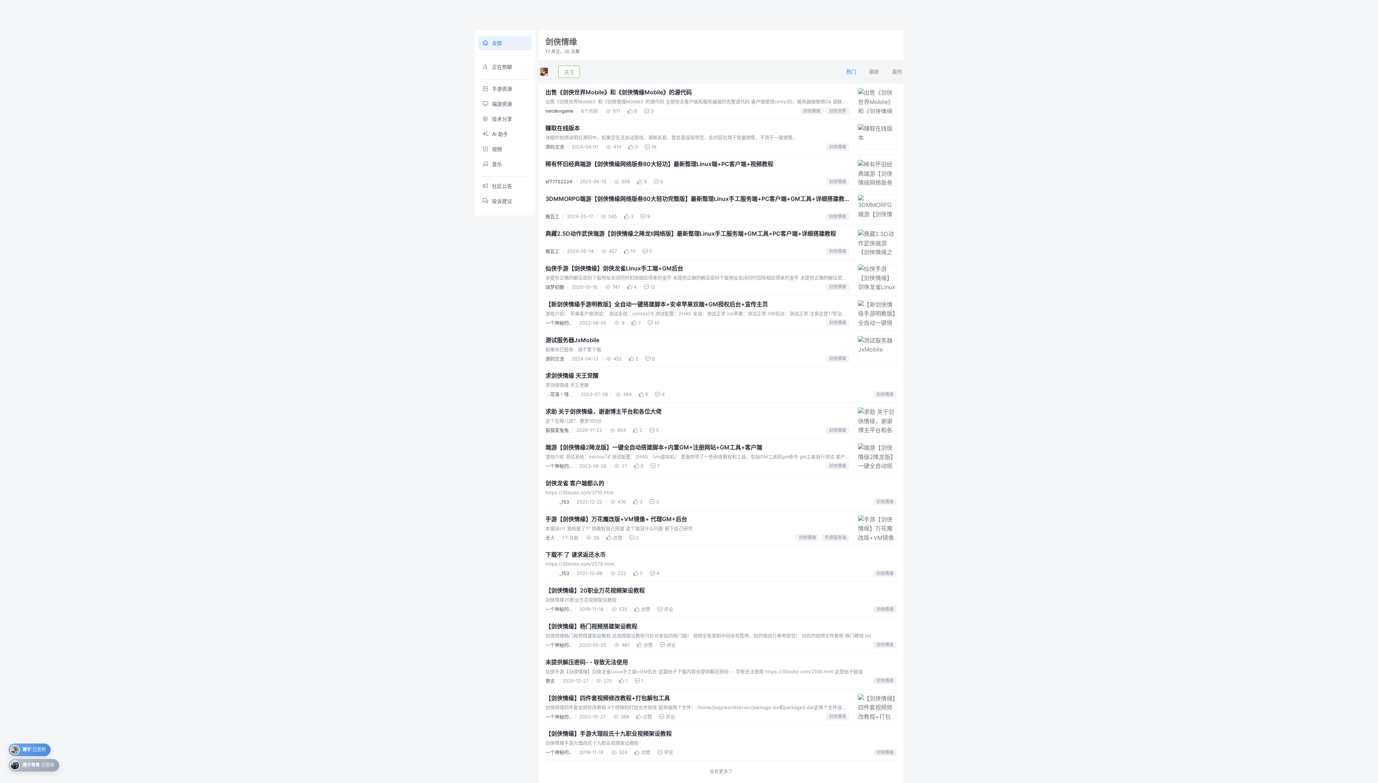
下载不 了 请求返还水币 (575, 554)
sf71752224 (558, 181)
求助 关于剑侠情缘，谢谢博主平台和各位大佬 (603, 411)
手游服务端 (835, 537)
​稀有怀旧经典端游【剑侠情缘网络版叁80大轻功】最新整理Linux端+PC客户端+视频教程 (659, 164)
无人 (550, 538)
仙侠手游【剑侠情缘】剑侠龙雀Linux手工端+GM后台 (614, 268)
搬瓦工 (552, 216)
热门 (851, 72)
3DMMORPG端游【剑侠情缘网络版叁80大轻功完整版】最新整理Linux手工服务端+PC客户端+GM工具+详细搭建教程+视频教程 (694, 199)
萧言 (550, 681)
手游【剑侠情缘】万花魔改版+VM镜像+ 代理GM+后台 (616, 519)
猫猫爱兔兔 (557, 430)
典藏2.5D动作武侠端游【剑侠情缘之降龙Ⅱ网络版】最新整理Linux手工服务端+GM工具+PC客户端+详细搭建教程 (690, 233)
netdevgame (559, 111)
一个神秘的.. (558, 323)
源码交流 (554, 147)
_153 (557, 502)
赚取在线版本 (562, 128)
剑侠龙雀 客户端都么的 (574, 483)
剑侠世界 (837, 111)
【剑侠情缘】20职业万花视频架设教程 (595, 590)
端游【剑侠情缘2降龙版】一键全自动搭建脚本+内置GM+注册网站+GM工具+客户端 (653, 447)
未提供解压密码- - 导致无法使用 (586, 662)
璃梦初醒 (554, 287)
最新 (874, 72)
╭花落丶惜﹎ (559, 394)
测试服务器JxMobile (572, 340)
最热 (897, 72)
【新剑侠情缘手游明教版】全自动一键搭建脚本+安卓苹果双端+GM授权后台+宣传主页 (656, 304)
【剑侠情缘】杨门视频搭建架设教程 (591, 626)
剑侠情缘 (811, 111)
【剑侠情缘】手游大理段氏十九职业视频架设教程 (608, 733)
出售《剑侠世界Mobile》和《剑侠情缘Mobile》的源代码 (618, 92)
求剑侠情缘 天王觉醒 (572, 375)
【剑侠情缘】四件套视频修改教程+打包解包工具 (607, 698)
